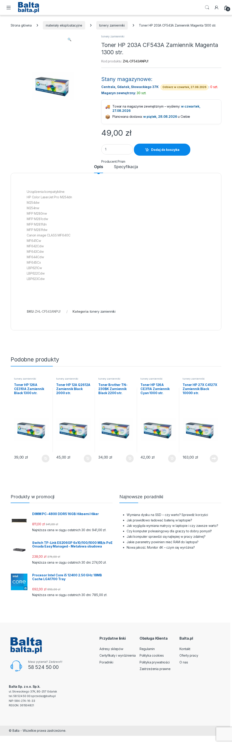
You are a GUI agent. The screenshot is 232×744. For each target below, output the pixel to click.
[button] (69, 39)
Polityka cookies (152, 655)
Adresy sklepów (111, 649)
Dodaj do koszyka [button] (43, 458)
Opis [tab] (98, 167)
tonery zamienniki (112, 25)
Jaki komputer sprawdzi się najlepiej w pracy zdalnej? (166, 536)
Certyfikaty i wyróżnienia (117, 655)
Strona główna (21, 25)
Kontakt (184, 649)
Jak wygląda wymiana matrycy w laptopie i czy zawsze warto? (172, 526)
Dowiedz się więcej (211, 458)
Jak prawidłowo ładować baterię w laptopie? (159, 520)
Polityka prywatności (155, 662)
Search (207, 7)
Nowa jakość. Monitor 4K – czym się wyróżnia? (161, 547)
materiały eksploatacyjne (64, 25)
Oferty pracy (188, 655)
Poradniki (106, 662)
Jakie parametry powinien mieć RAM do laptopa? (162, 542)
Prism (121, 161)
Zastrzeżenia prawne (155, 669)
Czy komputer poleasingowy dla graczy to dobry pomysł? (169, 531)
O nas (183, 662)
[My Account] (216, 7)
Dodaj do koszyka (165, 150)
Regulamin (147, 649)
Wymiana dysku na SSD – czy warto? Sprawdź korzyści (167, 515)
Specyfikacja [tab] (126, 167)
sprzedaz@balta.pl (43, 696)
